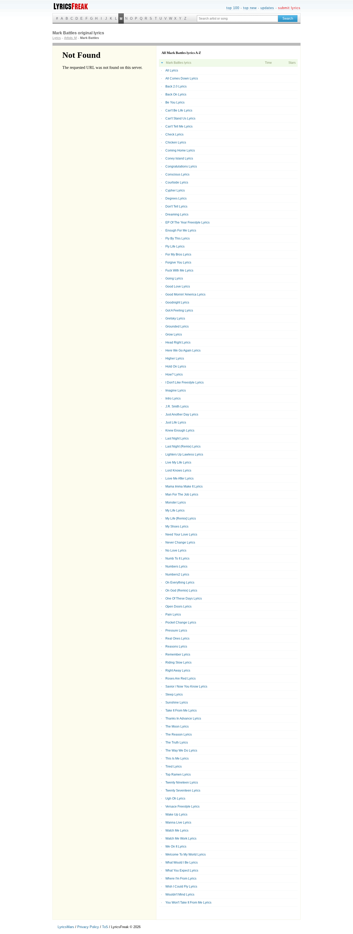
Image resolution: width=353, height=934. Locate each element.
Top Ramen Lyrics (178, 774)
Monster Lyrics (175, 502)
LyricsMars (66, 927)
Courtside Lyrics (176, 182)
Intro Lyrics (173, 398)
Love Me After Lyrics (179, 478)
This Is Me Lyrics (177, 758)
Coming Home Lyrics (180, 150)
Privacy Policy (88, 927)
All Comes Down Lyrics (181, 78)
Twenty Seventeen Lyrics (182, 790)
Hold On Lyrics (175, 366)
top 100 (232, 8)
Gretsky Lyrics (175, 318)
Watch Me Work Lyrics (180, 838)
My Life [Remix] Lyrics (180, 518)
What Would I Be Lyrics (181, 862)
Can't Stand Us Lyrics (180, 118)
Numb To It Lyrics (177, 558)
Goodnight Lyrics (177, 302)
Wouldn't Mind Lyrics (179, 894)
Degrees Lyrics (176, 198)
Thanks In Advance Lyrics (183, 718)
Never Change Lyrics (180, 542)
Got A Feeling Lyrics (179, 310)
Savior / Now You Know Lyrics (186, 686)
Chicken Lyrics (175, 142)
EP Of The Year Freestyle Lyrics (187, 222)
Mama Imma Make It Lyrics (184, 486)
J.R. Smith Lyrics (177, 406)
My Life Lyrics (175, 510)
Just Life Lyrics (175, 422)
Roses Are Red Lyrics (180, 678)
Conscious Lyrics (177, 174)
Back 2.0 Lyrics (176, 86)
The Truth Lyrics (176, 742)
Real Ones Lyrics (177, 638)
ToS (105, 927)
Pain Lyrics (173, 614)
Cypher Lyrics (175, 190)
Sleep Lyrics (174, 694)
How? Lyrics (174, 374)
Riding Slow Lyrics (178, 662)
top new (250, 8)
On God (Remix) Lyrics (181, 590)
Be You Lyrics (175, 102)
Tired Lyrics (173, 766)
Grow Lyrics (173, 334)
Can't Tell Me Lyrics (179, 126)
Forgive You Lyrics (178, 262)
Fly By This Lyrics (177, 238)
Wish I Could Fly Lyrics (181, 886)
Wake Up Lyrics (176, 814)
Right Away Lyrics (177, 670)
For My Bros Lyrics (178, 254)
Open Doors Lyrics (178, 606)
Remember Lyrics (177, 654)
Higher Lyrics (174, 358)
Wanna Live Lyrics (178, 822)
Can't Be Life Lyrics (178, 110)
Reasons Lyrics (176, 646)
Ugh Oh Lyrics (175, 798)
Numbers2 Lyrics (177, 574)
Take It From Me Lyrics (181, 710)
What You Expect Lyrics (181, 870)
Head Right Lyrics (177, 342)
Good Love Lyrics (177, 286)
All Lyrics (171, 70)
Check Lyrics (174, 134)
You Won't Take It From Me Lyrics (188, 902)
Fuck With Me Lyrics (179, 270)
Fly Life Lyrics (175, 246)
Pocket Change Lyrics (180, 622)
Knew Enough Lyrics (179, 430)
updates (267, 8)
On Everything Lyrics (179, 582)
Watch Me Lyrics (176, 830)
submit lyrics (289, 8)
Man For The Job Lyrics (181, 494)
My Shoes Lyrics (176, 526)
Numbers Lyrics (176, 566)
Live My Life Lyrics (178, 462)
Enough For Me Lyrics (180, 230)
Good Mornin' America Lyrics (185, 294)
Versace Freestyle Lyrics (182, 806)
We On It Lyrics (175, 846)
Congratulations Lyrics (181, 166)
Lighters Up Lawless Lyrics (184, 454)
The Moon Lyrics (177, 726)
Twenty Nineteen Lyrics (181, 782)
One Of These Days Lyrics (183, 598)
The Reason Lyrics (178, 734)
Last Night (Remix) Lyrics (183, 446)
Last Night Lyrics (177, 438)
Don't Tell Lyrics (176, 206)
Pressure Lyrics (176, 630)
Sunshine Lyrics (176, 702)
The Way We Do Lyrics (181, 750)
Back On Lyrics (175, 94)
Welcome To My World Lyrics (185, 854)
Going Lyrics (174, 278)
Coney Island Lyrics (179, 158)
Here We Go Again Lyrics (183, 350)
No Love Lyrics (175, 550)
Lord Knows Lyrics (178, 470)
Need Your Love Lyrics (181, 534)
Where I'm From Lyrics (180, 878)
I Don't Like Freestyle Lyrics (184, 382)
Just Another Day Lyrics (181, 414)
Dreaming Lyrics (176, 214)
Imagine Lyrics (175, 390)
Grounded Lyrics (177, 326)
